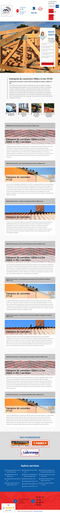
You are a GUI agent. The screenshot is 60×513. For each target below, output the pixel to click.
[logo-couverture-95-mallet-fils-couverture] (6, 10)
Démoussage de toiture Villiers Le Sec (30, 471)
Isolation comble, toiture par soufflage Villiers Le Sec (13, 484)
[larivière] (30, 452)
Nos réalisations (52, 11)
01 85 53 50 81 (23, 8)
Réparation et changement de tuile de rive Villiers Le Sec (30, 475)
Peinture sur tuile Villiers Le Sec (31, 486)
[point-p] (40, 443)
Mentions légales (38, 511)
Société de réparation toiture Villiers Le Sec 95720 (47, 479)
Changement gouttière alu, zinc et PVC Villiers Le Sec (14, 471)
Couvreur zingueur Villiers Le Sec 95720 (47, 484)
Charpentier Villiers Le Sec (29, 478)
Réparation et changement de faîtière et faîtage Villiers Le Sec (48, 471)
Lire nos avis (8, 510)
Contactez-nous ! (52, 17)
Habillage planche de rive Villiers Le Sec (12, 475)
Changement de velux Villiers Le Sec (14, 479)
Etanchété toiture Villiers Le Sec (31, 483)
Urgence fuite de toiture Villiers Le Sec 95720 (48, 475)
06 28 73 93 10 (23, 13)
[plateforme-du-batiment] (20, 443)
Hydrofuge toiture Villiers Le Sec (31, 481)
